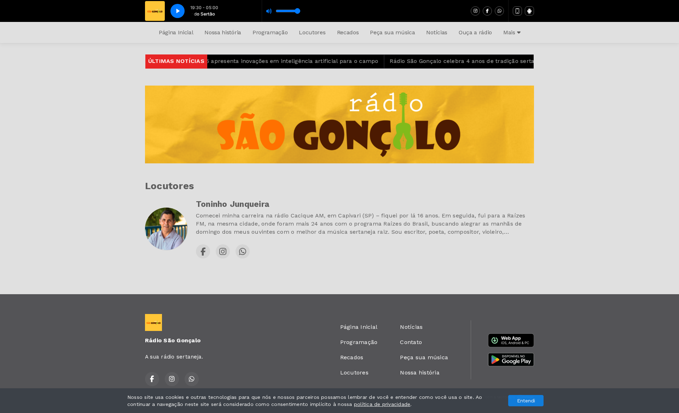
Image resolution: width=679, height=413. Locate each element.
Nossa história (222, 32)
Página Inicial (176, 32)
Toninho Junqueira (232, 204)
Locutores (312, 32)
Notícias (436, 32)
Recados (348, 32)
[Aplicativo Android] (529, 11)
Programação (270, 32)
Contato (411, 342)
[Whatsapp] (499, 11)
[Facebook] (487, 11)
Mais (510, 32)
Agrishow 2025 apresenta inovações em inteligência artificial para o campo (258, 61)
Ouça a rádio (475, 32)
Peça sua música (392, 32)
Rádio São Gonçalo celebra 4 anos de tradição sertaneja (453, 61)
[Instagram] (475, 11)
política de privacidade (382, 404)
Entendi (526, 400)
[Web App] (517, 11)
